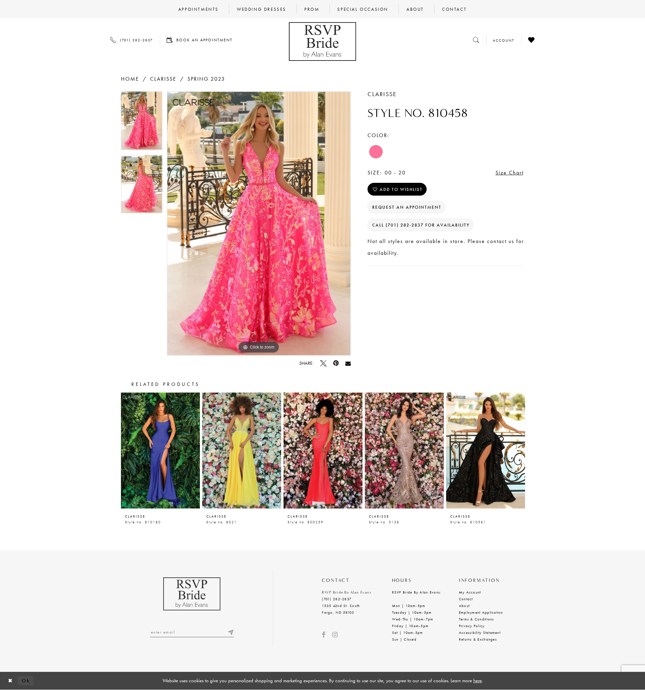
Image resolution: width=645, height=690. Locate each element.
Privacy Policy (472, 625)
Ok (26, 680)
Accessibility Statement (480, 632)
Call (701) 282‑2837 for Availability (421, 225)
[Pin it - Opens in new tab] (336, 363)
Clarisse (163, 78)
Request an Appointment (406, 207)
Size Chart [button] (510, 172)
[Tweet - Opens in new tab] (323, 363)
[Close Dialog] (10, 681)
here (477, 680)
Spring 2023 (206, 78)
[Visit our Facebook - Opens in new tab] (324, 635)
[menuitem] (198, 9)
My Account (470, 592)
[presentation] (160, 451)
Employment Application (481, 612)
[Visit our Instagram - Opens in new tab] (335, 635)
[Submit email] (230, 632)
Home (130, 78)
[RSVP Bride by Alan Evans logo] (322, 41)
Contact (466, 599)
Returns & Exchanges (478, 639)
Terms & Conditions (476, 619)
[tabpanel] (141, 123)
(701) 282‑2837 (336, 599)
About (464, 605)
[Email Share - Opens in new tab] (348, 363)
